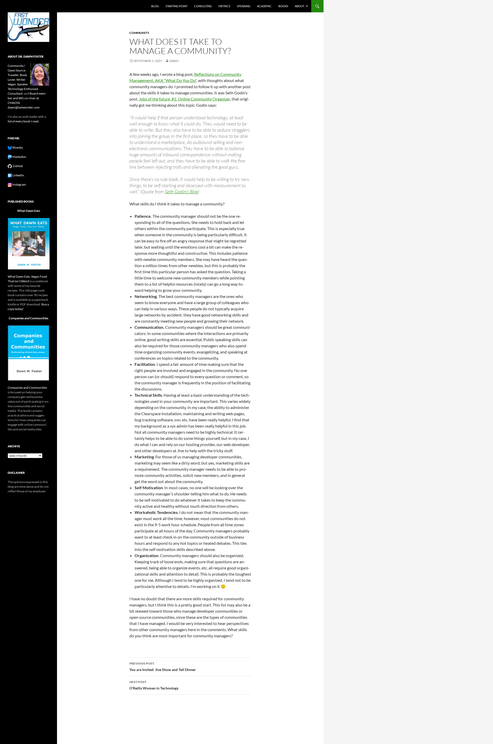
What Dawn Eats (28, 211)
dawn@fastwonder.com (24, 107)
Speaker (22, 84)
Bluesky (17, 147)
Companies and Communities (28, 318)
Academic (264, 6)
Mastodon (19, 157)
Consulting (203, 6)
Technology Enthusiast (23, 89)
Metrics (224, 6)
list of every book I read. (23, 121)
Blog (155, 6)
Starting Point (176, 6)
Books (283, 6)
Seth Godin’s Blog (181, 191)
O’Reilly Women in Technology (153, 685)
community (139, 33)
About (299, 6)
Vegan (12, 84)
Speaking (243, 6)
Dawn (174, 61)
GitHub (17, 166)
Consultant (15, 93)
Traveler (13, 75)
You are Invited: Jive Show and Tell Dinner (162, 666)
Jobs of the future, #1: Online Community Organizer (184, 98)
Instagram (19, 184)
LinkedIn (18, 175)
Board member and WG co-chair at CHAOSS (27, 98)
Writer (20, 79)
